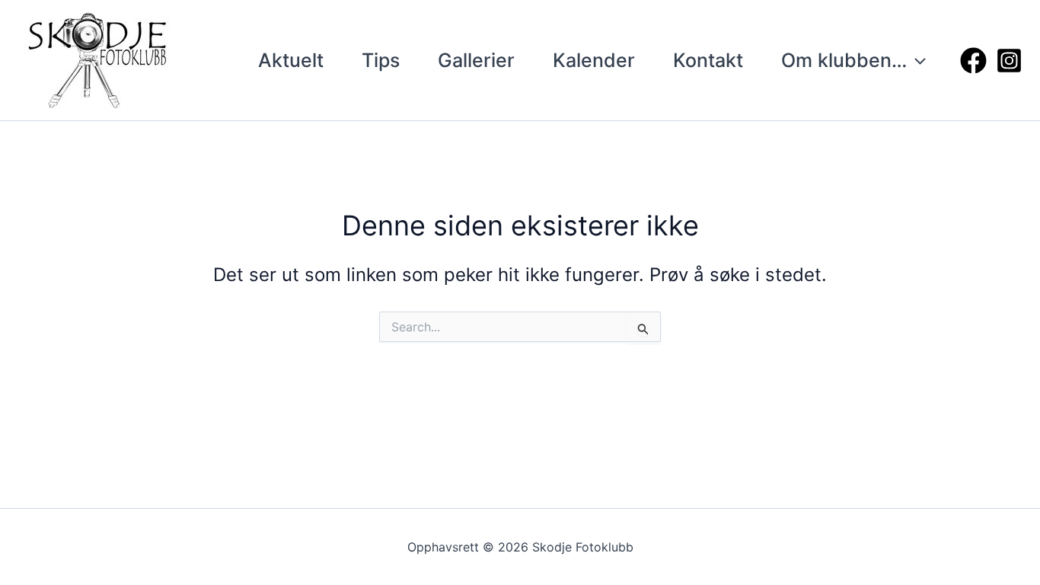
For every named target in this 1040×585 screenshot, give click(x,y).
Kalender (594, 60)
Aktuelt (291, 60)
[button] (916, 60)
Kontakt (708, 60)
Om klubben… (844, 60)
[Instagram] (1009, 60)
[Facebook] (973, 60)
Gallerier (476, 60)
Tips (381, 60)
